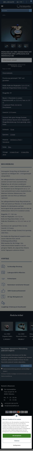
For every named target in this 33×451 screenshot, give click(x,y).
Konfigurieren (16, 445)
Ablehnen (16, 440)
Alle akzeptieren (16, 435)
